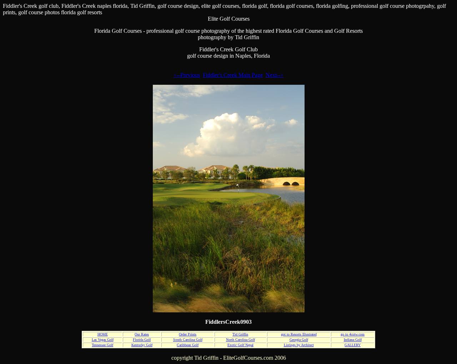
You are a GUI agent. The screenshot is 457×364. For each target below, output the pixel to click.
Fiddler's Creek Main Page (233, 75)
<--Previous (187, 75)
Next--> (274, 75)
